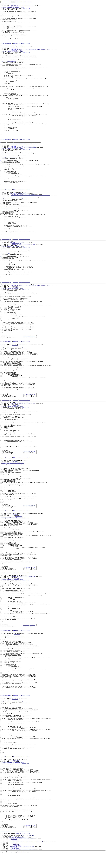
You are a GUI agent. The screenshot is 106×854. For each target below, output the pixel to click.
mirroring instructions (19, 851)
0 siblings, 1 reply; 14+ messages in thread (12, 288)
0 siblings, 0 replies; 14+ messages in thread (12, 463)
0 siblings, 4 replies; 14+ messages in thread (12, 7)
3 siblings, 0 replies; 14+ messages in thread (12, 246)
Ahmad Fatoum (15, 461)
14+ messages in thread (24, 43)
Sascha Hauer (15, 48)
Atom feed (30, 2)
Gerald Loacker (18, 516)
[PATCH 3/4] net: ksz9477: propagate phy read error (23, 146)
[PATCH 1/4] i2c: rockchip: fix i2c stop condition (23, 5)
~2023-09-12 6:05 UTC (20, 833)
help (17, 2)
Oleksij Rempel (16, 405)
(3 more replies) (15, 6)
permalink (25, 8)
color (20, 2)
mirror (24, 2)
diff (1, 64)
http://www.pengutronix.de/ (29, 336)
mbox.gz (22, 835)
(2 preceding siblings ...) (17, 243)
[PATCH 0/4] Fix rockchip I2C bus (18, 46)
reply (9, 43)
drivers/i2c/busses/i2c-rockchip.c (9, 61)
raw (29, 8)
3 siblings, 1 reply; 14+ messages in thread (12, 51)
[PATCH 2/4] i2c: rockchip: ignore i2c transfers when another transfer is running (30, 49)
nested (16, 43)
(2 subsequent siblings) (16, 50)
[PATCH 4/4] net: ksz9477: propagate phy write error (23, 147)
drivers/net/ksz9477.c (6, 253)
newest (28, 833)
